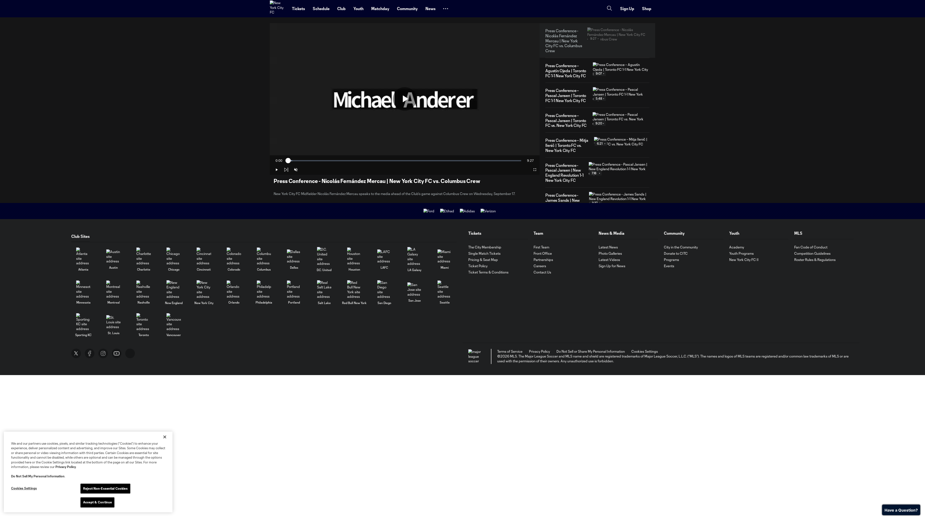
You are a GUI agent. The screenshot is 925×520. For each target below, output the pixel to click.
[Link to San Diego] (384, 289)
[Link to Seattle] (444, 289)
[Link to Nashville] (143, 289)
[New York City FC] (278, 8)
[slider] (404, 160)
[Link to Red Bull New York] (354, 289)
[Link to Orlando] (234, 289)
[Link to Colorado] (234, 256)
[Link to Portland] (294, 289)
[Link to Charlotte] (143, 256)
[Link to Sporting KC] (83, 322)
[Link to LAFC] (384, 256)
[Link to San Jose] (414, 289)
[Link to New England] (173, 289)
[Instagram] (103, 353)
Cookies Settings (644, 351)
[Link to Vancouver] (173, 322)
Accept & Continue (97, 502)
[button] (445, 8)
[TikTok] (130, 353)
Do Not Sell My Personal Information (38, 476)
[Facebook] (89, 353)
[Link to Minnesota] (83, 289)
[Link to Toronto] (143, 322)
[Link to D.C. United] (324, 256)
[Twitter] (76, 353)
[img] (286, 169)
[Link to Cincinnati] (204, 256)
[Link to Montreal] (113, 289)
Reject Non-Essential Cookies (105, 488)
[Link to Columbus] (264, 256)
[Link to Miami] (444, 256)
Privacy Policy (65, 467)
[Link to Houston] (354, 256)
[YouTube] (116, 353)
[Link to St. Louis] (113, 322)
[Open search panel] (609, 8)
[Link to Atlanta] (83, 256)
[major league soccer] (475, 356)
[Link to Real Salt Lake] (324, 289)
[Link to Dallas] (294, 256)
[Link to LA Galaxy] (414, 256)
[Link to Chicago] (173, 256)
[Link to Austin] (113, 256)
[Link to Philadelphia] (264, 289)
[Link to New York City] (204, 289)
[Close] (164, 437)
